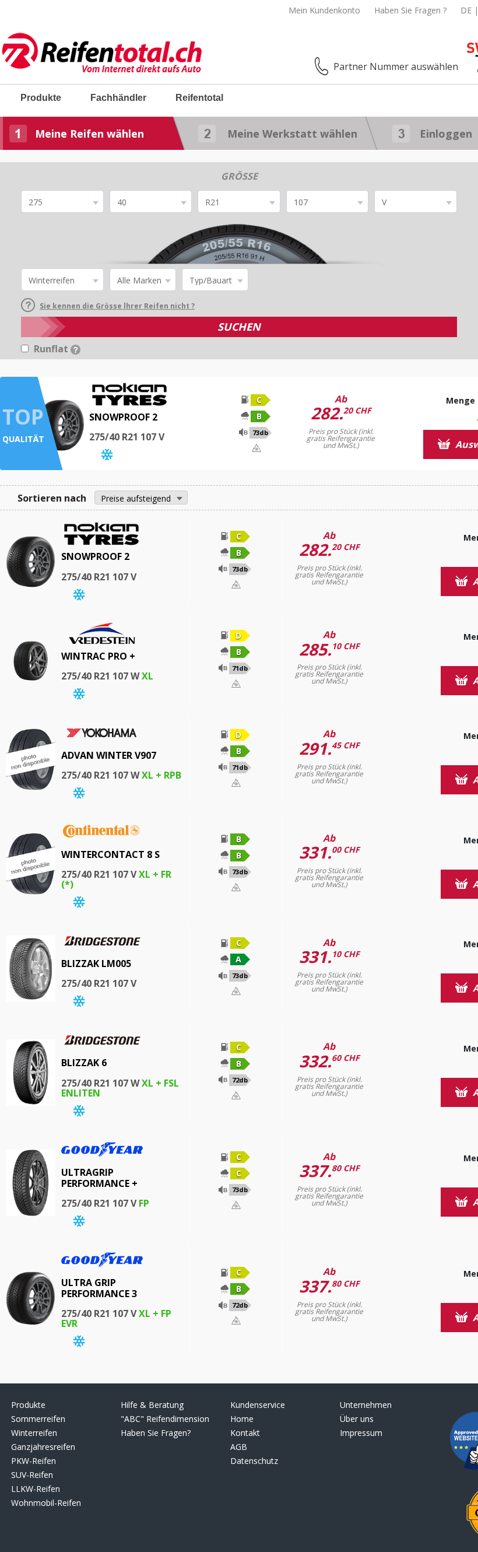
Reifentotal (199, 98)
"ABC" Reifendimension (165, 1418)
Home (242, 1418)
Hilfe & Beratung (152, 1404)
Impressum (361, 1432)
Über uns (357, 1418)
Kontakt (245, 1432)
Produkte (40, 98)
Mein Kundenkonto (324, 10)
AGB (238, 1446)
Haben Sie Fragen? (156, 1432)
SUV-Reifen (32, 1474)
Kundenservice (257, 1404)
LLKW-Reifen (35, 1488)
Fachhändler (118, 98)
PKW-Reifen (33, 1460)
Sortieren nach (51, 498)
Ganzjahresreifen (43, 1446)
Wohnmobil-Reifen (46, 1502)
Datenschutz (254, 1460)
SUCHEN (239, 327)
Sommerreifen (38, 1418)
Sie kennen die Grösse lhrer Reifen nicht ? (117, 306)
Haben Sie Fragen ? (410, 10)
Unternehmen (366, 1404)
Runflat (52, 348)
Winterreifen (34, 1432)
